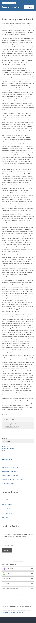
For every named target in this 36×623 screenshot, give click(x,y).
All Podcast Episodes (8, 448)
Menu (30, 7)
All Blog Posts (6, 446)
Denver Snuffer (11, 7)
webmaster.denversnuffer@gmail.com (13, 612)
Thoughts (6, 414)
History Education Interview (10, 475)
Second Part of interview (9, 471)
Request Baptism (7, 509)
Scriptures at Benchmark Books (11, 467)
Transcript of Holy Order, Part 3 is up (12, 479)
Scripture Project (7, 504)
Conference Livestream (8, 483)
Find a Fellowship (7, 513)
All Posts (4, 451)
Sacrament (5, 517)
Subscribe (7, 550)
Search (14, 3)
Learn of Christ (6, 500)
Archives (4, 438)
